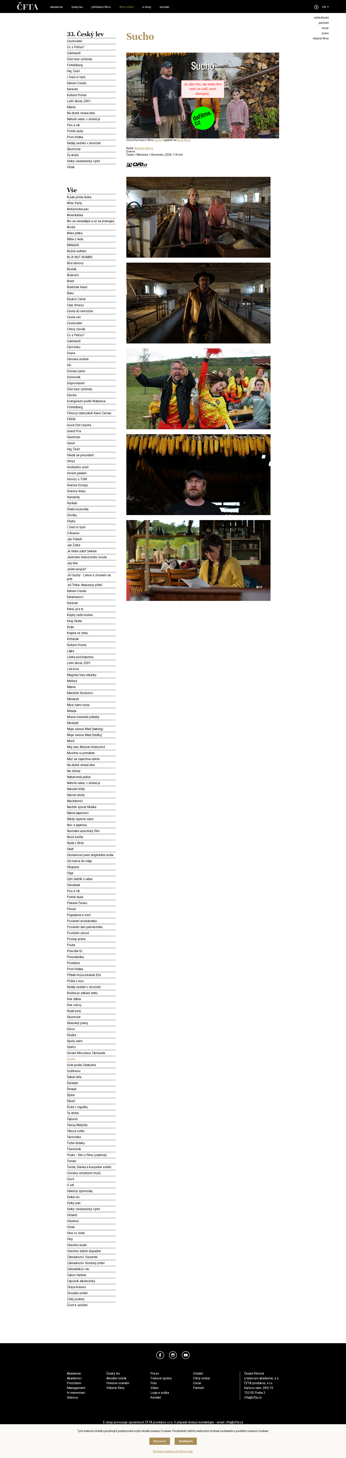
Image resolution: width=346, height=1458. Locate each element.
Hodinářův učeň (91, 467)
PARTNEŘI (324, 22)
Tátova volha (91, 1131)
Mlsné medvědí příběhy (91, 717)
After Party (91, 203)
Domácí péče (91, 370)
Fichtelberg (91, 65)
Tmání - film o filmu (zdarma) (91, 1155)
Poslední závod (91, 933)
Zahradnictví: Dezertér (91, 1257)
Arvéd (91, 227)
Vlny (91, 1239)
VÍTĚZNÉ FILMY (321, 38)
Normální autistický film (91, 831)
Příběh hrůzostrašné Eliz (91, 975)
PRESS (325, 33)
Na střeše (91, 771)
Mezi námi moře (91, 705)
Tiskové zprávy (161, 1378)
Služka (91, 1035)
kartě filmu (183, 140)
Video (154, 1388)
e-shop (146, 7)
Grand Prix (91, 431)
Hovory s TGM (91, 479)
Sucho (91, 1059)
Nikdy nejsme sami (91, 819)
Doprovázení (91, 383)
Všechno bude (91, 1245)
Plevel (91, 909)
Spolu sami (91, 1040)
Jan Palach (91, 539)
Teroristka (91, 1137)
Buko (91, 293)
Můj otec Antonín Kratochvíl (91, 746)
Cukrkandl (91, 53)
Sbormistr (91, 149)
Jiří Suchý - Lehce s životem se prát (91, 576)
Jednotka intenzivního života (91, 557)
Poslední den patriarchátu (91, 927)
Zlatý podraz (91, 1299)
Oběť (91, 849)
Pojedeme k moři (91, 915)
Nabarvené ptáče (91, 777)
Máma (91, 107)
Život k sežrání (91, 1305)
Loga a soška (159, 1393)
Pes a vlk (91, 125)
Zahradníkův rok (91, 1269)
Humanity (91, 496)
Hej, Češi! (91, 71)
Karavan (91, 89)
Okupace (91, 866)
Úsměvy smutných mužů (91, 1173)
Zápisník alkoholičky (91, 1281)
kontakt (164, 7)
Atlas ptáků (91, 232)
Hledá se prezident (91, 455)
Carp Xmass (91, 305)
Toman (91, 1161)
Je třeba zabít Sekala (91, 551)
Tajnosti (91, 1118)
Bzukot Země (91, 299)
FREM (91, 419)
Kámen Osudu (91, 83)
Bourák (91, 268)
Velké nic (91, 1197)
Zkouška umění (91, 1293)
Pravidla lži (91, 950)
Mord (91, 741)
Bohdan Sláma (144, 148)
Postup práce (91, 939)
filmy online (126, 7)
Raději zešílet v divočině (91, 143)
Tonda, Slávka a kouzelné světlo (91, 1167)
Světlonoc (91, 1071)
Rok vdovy (91, 1005)
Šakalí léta (91, 1076)
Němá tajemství (91, 813)
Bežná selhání (91, 251)
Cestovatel (91, 41)
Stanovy (72, 1397)
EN (324, 7)
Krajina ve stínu (91, 633)
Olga (91, 873)
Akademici (74, 1378)
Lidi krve (91, 668)
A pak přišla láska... (91, 197)
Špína (91, 1095)
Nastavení (159, 1441)
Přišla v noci (91, 981)
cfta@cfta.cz (253, 1397)
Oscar (197, 1383)
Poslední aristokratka (91, 921)
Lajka (91, 651)
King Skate (91, 620)
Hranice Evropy (91, 485)
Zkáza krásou (91, 1287)
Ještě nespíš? (91, 568)
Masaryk (91, 699)
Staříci (91, 1047)
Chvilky (91, 515)
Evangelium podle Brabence (91, 401)
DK (91, 365)
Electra (91, 395)
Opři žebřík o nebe (91, 879)
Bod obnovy (91, 263)
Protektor (91, 962)
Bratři (91, 281)
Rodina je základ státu (91, 992)
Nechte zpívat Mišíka (91, 807)
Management (76, 1388)
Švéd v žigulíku (91, 1106)
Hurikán (91, 503)
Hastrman (91, 436)
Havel (91, 443)
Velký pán (91, 1203)
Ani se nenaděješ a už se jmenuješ (91, 221)
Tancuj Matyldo (91, 1125)
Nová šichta (91, 836)
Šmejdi (91, 1089)
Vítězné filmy (115, 1388)
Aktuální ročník (116, 1378)
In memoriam (76, 1393)
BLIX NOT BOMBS (91, 257)
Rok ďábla (91, 998)
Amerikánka (91, 215)
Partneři (198, 1388)
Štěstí (91, 1100)
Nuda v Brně (91, 842)
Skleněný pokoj (91, 1023)
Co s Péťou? (91, 47)
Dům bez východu (91, 59)
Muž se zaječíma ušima (91, 758)
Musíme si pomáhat (91, 752)
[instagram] (173, 1355)
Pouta (91, 944)
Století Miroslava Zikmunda (91, 1053)
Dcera (91, 352)
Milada (91, 711)
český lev (77, 7)
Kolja (91, 627)
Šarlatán (91, 1083)
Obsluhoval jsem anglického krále (91, 855)
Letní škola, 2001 (91, 101)
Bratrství (91, 275)
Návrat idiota (91, 794)
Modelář (91, 723)
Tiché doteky (91, 1143)
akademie (56, 7)
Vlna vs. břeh (91, 1233)
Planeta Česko (91, 902)
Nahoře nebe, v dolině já (91, 119)
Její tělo (91, 563)
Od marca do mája (91, 861)
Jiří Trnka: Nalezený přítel (91, 585)
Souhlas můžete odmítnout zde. (173, 1451)
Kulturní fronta (91, 95)
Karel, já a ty (91, 609)
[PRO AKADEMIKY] (316, 7)
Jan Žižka (91, 545)
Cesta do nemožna (91, 311)
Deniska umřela (91, 359)
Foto (153, 1383)
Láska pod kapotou (91, 656)
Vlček (91, 167)
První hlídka (91, 137)
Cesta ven (91, 317)
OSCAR (325, 28)
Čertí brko (91, 346)
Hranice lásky (91, 491)
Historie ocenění (117, 1383)
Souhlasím (186, 1441)
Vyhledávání (321, 17)
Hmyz (91, 461)
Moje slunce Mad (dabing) (91, 728)
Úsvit (91, 1179)
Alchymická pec (91, 208)
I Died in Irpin (91, 77)
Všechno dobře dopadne (91, 1251)
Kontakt (155, 1397)
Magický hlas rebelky (91, 675)
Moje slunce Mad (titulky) (91, 734)
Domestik (91, 376)
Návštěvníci (91, 801)
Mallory (91, 681)
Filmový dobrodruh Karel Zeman (91, 413)
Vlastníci (91, 1221)
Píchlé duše (91, 131)
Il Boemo (91, 533)
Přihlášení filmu (101, 7)
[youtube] (186, 1355)
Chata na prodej (91, 509)
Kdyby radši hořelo (91, 615)
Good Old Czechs (91, 425)
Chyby (91, 520)
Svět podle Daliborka (91, 1065)
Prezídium (74, 1383)
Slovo (91, 1029)
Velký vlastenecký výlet (83, 161)
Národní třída (91, 789)
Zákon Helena (91, 1275)
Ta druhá (91, 155)
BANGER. (91, 245)
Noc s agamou (91, 824)
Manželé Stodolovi (91, 693)
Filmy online (201, 1378)
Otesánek (91, 885)
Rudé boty (91, 1010)
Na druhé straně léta (91, 113)
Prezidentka (91, 957)
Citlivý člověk (91, 329)
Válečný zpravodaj (91, 1191)
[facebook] (160, 1355)
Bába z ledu (91, 239)
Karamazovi (91, 596)
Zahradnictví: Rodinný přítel (91, 1263)
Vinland (91, 1215)
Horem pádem (91, 472)
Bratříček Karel (91, 287)
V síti (91, 1185)
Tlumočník (91, 1149)
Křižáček (91, 639)
